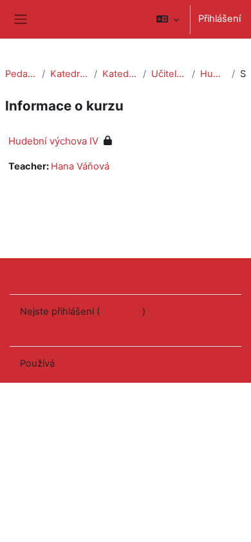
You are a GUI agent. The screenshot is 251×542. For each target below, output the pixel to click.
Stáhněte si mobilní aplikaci (79, 327)
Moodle (74, 363)
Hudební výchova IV (213, 74)
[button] (167, 19)
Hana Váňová (80, 166)
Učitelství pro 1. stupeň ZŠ (169, 74)
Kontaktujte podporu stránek (100, 275)
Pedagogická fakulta (21, 74)
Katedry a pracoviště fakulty (69, 74)
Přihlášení (219, 18)
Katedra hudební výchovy (119, 74)
